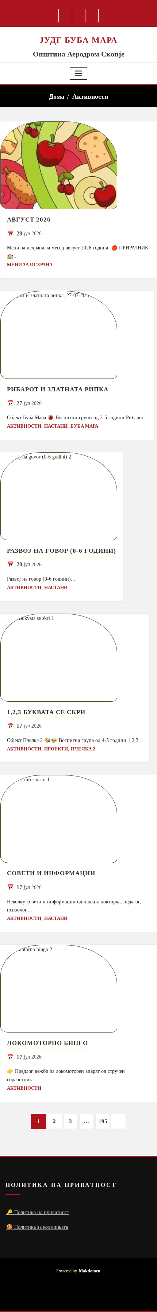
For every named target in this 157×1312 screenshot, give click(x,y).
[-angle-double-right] (118, 1121)
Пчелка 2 (83, 749)
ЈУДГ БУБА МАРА (78, 40)
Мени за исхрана (30, 264)
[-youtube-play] (79, 15)
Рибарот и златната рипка (57, 389)
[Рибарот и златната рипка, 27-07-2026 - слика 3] (77, 335)
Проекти (56, 749)
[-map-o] (90, 1294)
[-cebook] (65, 15)
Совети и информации (51, 873)
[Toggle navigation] (78, 73)
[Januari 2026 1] (78, 165)
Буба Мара (84, 426)
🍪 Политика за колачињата (37, 1227)
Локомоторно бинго (47, 1042)
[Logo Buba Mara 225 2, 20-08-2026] (78, 30)
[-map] (92, 15)
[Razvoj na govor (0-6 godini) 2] (61, 496)
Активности (90, 96)
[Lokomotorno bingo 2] (78, 989)
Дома (56, 96)
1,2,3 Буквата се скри (46, 712)
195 (103, 1121)
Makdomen (89, 1271)
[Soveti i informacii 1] (78, 819)
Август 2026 (29, 219)
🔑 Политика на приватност (37, 1212)
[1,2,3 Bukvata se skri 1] (74, 658)
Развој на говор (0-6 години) (61, 550)
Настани (56, 426)
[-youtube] (77, 1294)
